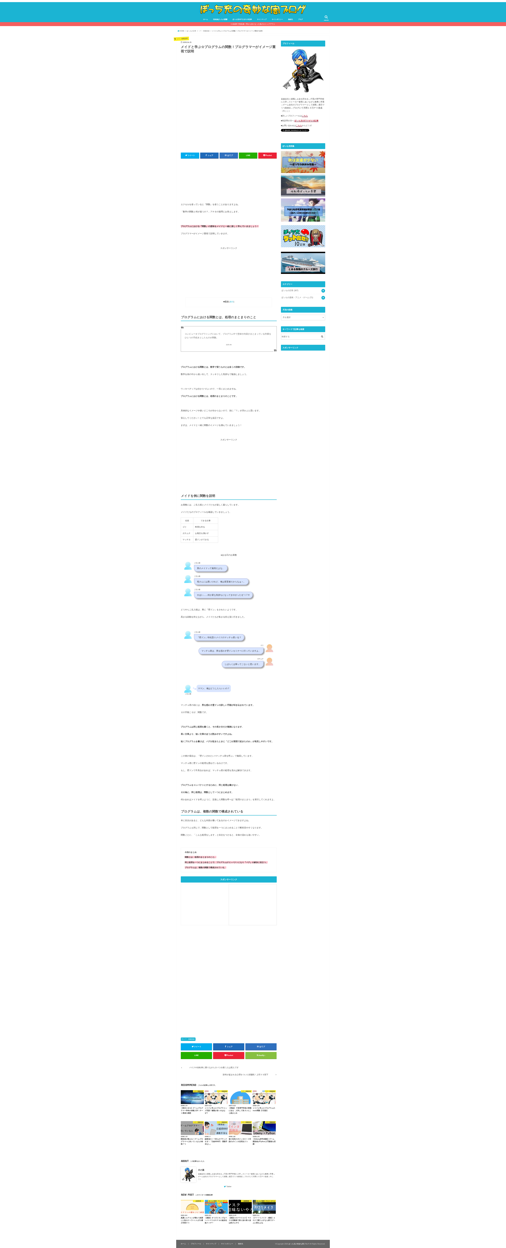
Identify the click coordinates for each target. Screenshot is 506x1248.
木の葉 (201, 1170)
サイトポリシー (277, 19)
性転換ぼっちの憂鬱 (220, 19)
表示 (232, 302)
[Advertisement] (229, 180)
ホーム (205, 19)
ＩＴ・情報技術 (189, 1039)
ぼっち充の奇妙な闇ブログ (298, 1244)
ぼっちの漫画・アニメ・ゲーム (297, 297)
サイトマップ (262, 19)
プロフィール (196, 1244)
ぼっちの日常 (289, 290)
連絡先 (290, 19)
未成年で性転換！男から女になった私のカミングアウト (253, 24)
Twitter (228, 1187)
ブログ (300, 19)
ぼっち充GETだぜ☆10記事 (242, 19)
